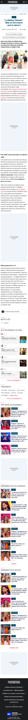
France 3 (5, 357)
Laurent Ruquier (11, 390)
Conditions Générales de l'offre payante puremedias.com (14, 701)
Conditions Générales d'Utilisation (13, 687)
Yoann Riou (13, 392)
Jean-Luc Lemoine (20, 390)
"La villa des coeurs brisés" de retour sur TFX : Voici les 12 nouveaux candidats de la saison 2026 (19, 495)
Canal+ (5, 369)
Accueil (2, 14)
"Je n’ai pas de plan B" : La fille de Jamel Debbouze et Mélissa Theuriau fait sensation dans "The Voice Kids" (19, 507)
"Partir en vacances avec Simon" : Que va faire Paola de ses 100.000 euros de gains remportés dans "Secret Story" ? (19, 521)
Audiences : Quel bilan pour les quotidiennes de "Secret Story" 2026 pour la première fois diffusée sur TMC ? (19, 413)
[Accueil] (12, 2)
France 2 (5, 345)
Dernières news (7, 14)
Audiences (6, 323)
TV (1, 323)
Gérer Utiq (8, 706)
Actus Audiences (14, 14)
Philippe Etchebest (14, 395)
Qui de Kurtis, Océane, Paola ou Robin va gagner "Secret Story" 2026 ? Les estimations (19, 556)
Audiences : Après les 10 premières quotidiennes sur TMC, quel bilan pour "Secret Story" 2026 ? (18, 426)
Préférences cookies (17, 706)
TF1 (4, 333)
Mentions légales (19, 690)
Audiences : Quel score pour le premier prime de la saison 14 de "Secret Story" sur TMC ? (19, 450)
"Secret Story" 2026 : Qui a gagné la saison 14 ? (18, 544)
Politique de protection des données (13, 696)
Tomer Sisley (4, 390)
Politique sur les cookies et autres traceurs (13, 693)
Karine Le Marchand (5, 392)
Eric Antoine (20, 392)
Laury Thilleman (4, 395)
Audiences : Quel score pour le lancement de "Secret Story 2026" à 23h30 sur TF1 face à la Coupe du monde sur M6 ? (19, 438)
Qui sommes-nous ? (9, 690)
